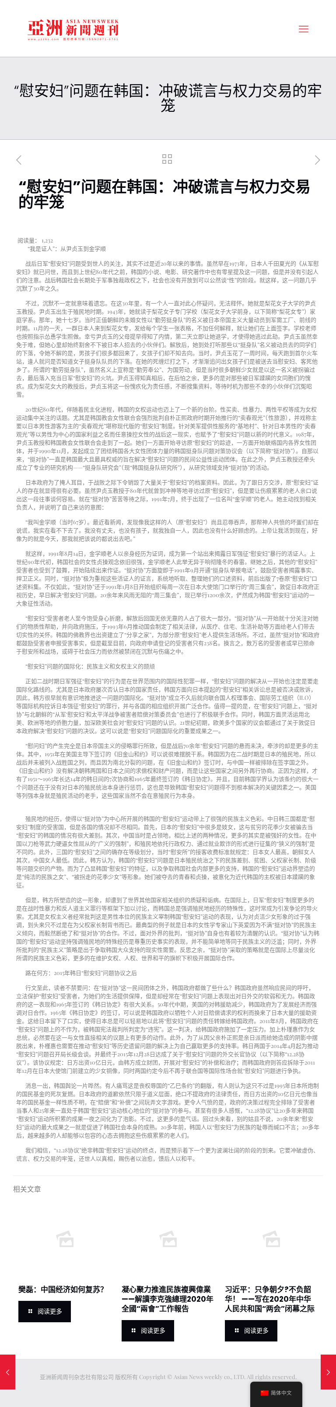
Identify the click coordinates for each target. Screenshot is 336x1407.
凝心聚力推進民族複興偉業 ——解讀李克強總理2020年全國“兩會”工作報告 (168, 1299)
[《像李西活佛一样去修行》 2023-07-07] (328, 1372)
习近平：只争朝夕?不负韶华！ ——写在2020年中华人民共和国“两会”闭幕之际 (270, 1299)
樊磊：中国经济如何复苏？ (63, 1289)
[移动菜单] (303, 28)
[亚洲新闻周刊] (73, 28)
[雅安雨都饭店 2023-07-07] (7, 1372)
